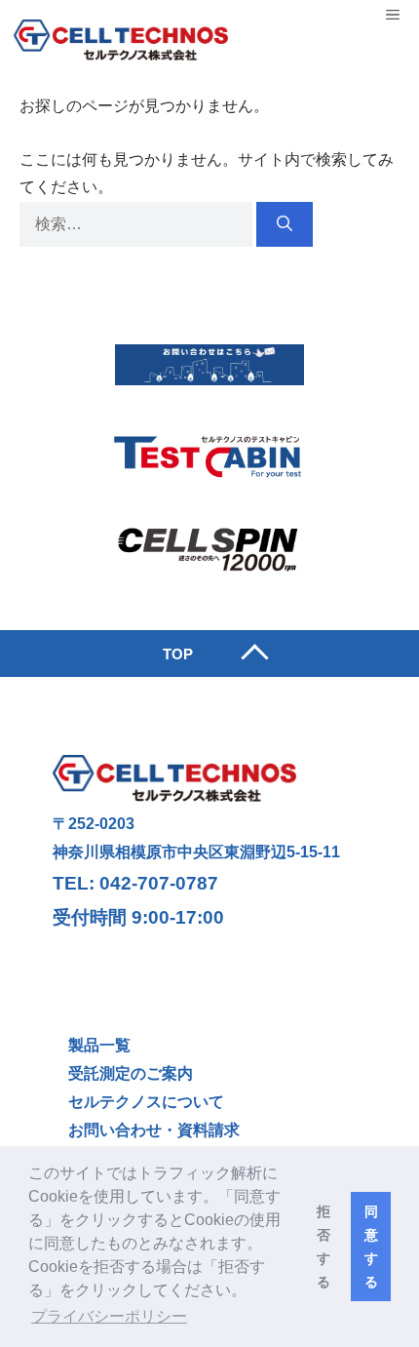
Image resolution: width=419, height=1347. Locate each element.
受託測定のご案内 (130, 1073)
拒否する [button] (323, 1246)
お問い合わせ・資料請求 (154, 1130)
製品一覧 (99, 1045)
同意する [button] (371, 1246)
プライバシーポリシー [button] (109, 1316)
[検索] (284, 224)
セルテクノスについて (146, 1101)
